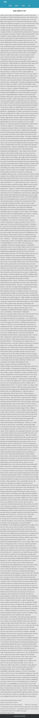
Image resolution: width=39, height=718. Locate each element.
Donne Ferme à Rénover (8, 709)
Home (10, 6)
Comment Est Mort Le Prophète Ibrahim (13, 711)
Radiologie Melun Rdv (7, 713)
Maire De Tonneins (31, 704)
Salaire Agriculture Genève (9, 702)
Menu (5, 2)
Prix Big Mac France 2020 (8, 706)
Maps (23, 6)
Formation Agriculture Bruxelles (27, 706)
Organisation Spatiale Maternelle (11, 700)
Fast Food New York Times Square (11, 704)
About (16, 6)
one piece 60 (19, 10)
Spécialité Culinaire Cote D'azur (27, 709)
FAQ (29, 6)
